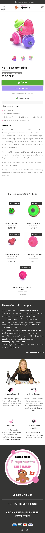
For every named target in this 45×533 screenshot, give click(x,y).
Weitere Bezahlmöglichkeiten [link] (22, 93)
